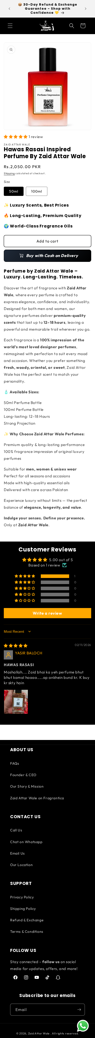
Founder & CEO (23, 775)
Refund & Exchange (27, 920)
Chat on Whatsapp (26, 842)
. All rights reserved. (64, 1033)
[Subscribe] (79, 1010)
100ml (36, 191)
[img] (16, 645)
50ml (13, 191)
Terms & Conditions (26, 931)
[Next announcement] (85, 8)
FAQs (14, 763)
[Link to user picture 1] (16, 702)
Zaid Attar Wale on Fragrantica (37, 798)
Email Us (17, 853)
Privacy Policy (22, 897)
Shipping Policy (23, 908)
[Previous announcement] (9, 8)
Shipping (9, 173)
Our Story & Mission (27, 786)
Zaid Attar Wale (39, 1033)
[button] (10, 25)
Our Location (21, 864)
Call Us (16, 830)
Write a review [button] (47, 613)
